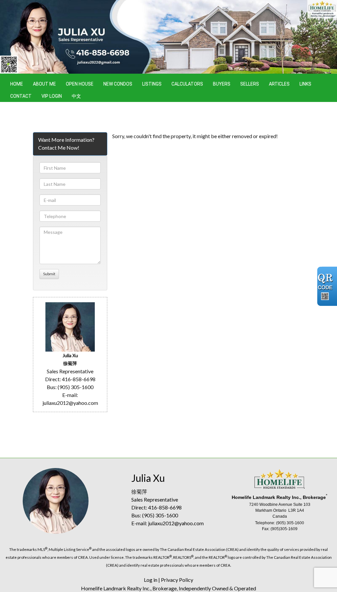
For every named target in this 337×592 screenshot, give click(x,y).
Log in (150, 580)
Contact (21, 96)
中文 (76, 96)
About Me (44, 83)
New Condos (117, 83)
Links (305, 83)
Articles (279, 83)
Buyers (221, 83)
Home (16, 83)
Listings (152, 83)
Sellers (249, 83)
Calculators (187, 83)
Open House (79, 83)
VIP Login (51, 96)
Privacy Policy (177, 580)
